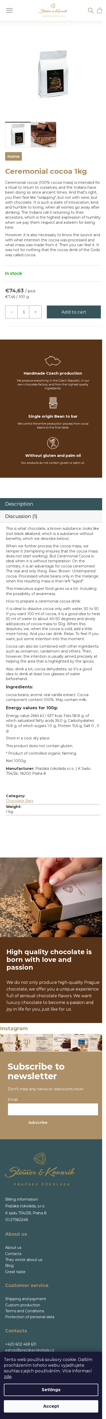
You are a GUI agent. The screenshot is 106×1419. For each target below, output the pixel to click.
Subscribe (37, 1122)
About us (13, 1247)
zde (8, 1376)
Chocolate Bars (19, 800)
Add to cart (73, 312)
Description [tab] (19, 504)
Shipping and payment (25, 1299)
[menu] (7, 7)
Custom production (22, 1305)
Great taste (15, 1271)
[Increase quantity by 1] (35, 312)
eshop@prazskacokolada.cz (29, 1350)
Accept (51, 1406)
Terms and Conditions (24, 1311)
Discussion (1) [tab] (21, 516)
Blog (9, 1265)
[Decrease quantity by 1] (11, 312)
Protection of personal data (29, 1317)
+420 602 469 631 (21, 1344)
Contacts (13, 1253)
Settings (51, 1389)
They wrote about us (23, 1259)
